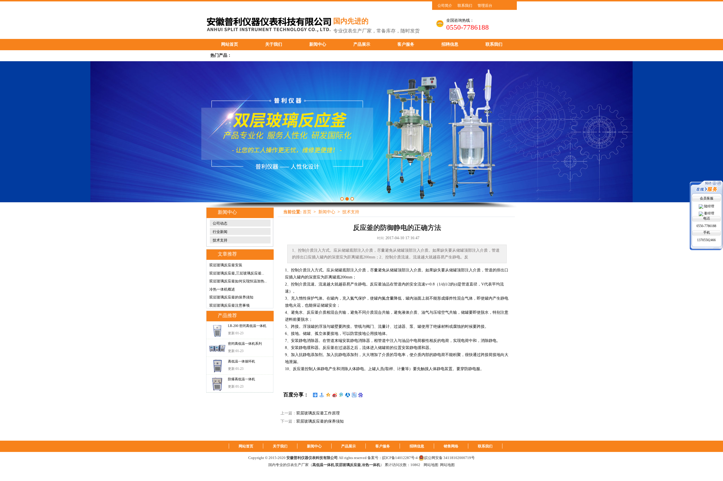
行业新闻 (220, 232)
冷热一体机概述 (222, 289)
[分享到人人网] (347, 395)
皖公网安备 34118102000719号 (449, 458)
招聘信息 (449, 44)
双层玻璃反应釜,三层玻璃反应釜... (236, 273)
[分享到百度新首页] (360, 395)
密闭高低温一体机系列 (245, 344)
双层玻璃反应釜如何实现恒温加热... (238, 281)
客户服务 (405, 44)
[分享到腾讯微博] (341, 395)
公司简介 (444, 5)
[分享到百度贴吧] (354, 395)
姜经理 (709, 213)
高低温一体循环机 (241, 361)
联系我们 (465, 5)
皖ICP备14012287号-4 (400, 458)
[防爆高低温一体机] (217, 383)
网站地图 (431, 465)
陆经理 (709, 206)
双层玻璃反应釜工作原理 (318, 413)
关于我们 (273, 44)
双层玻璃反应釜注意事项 (229, 305)
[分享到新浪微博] (334, 395)
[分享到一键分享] (321, 395)
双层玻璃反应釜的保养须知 (231, 297)
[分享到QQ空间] (328, 395)
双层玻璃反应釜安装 (225, 265)
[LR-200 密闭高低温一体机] (217, 330)
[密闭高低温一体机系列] (217, 348)
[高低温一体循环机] (217, 366)
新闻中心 (317, 44)
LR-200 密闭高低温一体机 (247, 326)
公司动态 (220, 223)
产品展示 (361, 44)
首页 (307, 212)
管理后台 (485, 5)
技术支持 (220, 240)
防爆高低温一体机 (241, 379)
